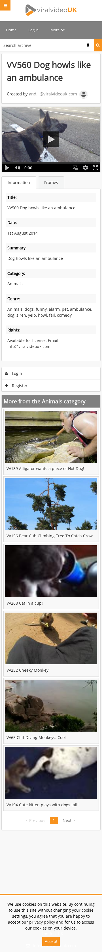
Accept (51, 941)
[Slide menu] (5, 5)
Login (16, 373)
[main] (51, 441)
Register (19, 385)
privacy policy (42, 922)
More (55, 29)
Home (11, 29)
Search (98, 45)
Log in (33, 29)
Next (69, 820)
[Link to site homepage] (51, 10)
